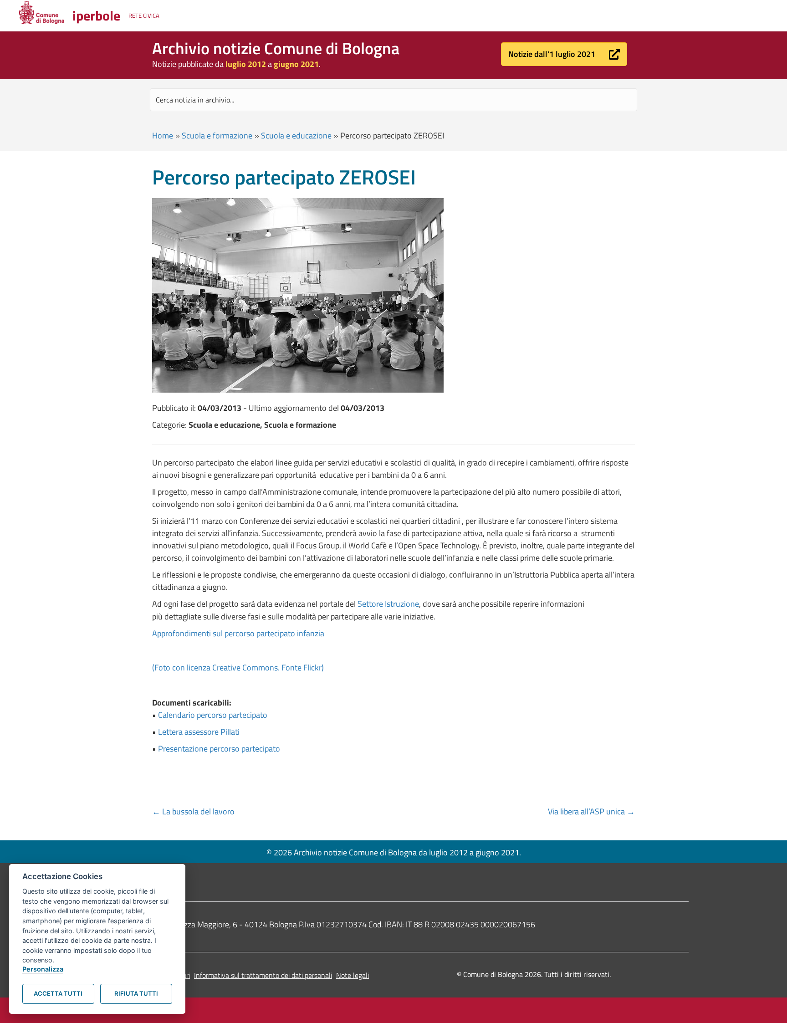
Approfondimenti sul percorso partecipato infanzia (238, 633)
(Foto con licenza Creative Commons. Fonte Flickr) (238, 667)
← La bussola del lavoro (193, 811)
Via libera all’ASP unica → (591, 811)
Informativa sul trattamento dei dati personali (263, 975)
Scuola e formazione (217, 135)
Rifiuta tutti (136, 993)
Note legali (352, 975)
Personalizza (42, 969)
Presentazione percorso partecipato (219, 748)
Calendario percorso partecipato (212, 715)
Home (162, 135)
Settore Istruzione (388, 604)
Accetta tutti (58, 993)
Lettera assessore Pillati (199, 732)
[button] (564, 54)
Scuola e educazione (296, 135)
